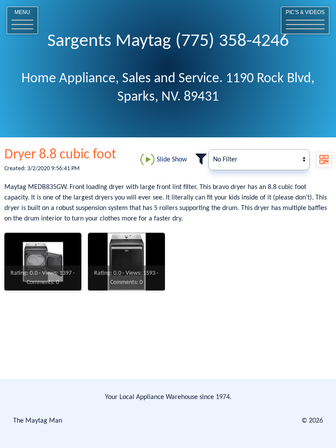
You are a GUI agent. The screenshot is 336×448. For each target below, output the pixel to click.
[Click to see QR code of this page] (324, 159)
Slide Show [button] (172, 159)
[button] (22, 20)
